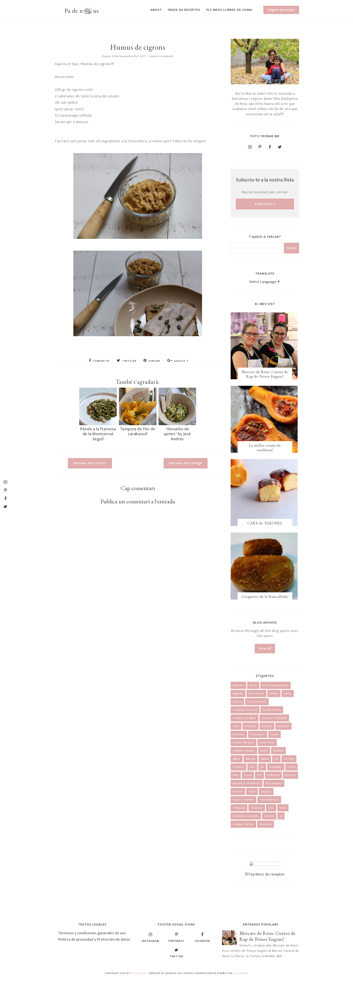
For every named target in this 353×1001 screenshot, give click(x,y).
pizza (248, 775)
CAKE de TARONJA (264, 523)
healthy (278, 750)
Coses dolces (272, 709)
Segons (266, 791)
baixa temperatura (275, 685)
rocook (238, 791)
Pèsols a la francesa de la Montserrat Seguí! (98, 434)
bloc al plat (256, 693)
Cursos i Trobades (274, 718)
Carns (288, 693)
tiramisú (257, 807)
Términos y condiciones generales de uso (92, 933)
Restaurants (274, 783)
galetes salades (244, 750)
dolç (236, 726)
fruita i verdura (243, 742)
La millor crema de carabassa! (265, 447)
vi (281, 816)
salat (252, 791)
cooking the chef (245, 709)
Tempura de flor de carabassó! (137, 431)
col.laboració (256, 701)
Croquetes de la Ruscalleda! (264, 596)
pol (259, 775)
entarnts (250, 726)
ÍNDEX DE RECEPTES (184, 10)
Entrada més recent (89, 463)
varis (282, 807)
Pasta (291, 767)
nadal (265, 758)
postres (290, 775)
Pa (262, 767)
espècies (239, 734)
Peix (236, 775)
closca (237, 701)
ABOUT (156, 10)
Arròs (253, 685)
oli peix (289, 758)
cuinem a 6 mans (244, 718)
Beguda (238, 693)
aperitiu (238, 685)
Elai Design (240, 973)
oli (276, 758)
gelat (264, 750)
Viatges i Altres (243, 824)
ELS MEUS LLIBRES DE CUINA (229, 10)
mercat (250, 758)
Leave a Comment (161, 56)
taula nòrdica (269, 799)
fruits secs (267, 742)
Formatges (257, 734)
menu (236, 758)
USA (271, 807)
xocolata (265, 824)
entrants (283, 726)
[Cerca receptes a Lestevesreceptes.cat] (265, 874)
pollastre (273, 775)
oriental (238, 767)
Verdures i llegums (246, 816)
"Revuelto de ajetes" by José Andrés (177, 434)
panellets (275, 767)
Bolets (274, 693)
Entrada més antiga (185, 463)
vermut (269, 816)
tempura (239, 807)
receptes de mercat (246, 783)
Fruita (274, 734)
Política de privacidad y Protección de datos (94, 939)
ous (252, 767)
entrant (267, 726)
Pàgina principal (281, 10)
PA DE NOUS (138, 973)
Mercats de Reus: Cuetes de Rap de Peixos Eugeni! (265, 374)
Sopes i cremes (243, 799)
